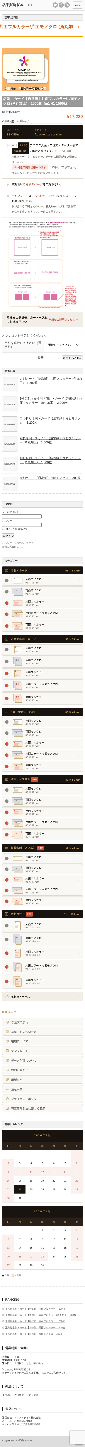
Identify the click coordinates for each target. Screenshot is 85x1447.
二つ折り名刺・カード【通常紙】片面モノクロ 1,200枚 (50, 420)
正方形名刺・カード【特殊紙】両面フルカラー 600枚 (35, 1327)
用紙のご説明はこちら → (63, 319)
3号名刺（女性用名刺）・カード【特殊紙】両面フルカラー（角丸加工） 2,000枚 (51, 400)
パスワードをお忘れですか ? (17, 542)
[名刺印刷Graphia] (19, 5)
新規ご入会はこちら (13, 546)
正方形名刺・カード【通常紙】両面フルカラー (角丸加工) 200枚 (40, 1315)
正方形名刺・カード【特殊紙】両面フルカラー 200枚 (35, 1321)
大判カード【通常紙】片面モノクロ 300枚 (50, 478)
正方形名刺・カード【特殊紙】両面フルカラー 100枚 (35, 1308)
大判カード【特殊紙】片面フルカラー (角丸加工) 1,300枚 (51, 380)
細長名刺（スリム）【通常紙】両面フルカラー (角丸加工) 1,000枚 (50, 440)
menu (77, 5)
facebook (61, 5)
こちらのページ (33, 184)
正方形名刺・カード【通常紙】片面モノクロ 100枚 (34, 1333)
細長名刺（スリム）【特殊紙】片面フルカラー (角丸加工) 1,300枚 (50, 460)
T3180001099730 (30, 1424)
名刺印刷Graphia (23, 1440)
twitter (55, 5)
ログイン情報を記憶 (16, 529)
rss (67, 5)
